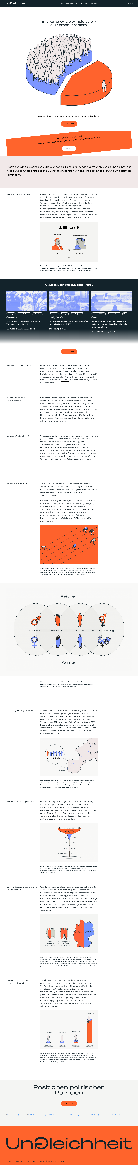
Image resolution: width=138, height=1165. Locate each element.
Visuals (94, 3)
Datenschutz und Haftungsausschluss (48, 1161)
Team (17, 1161)
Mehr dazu (69, 1103)
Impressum (26, 1161)
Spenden (69, 148)
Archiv (60, 3)
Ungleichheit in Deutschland (77, 3)
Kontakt (9, 1161)
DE (128, 3)
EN (131, 3)
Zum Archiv (69, 124)
